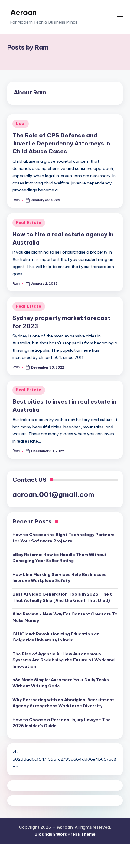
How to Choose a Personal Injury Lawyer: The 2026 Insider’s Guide (61, 722)
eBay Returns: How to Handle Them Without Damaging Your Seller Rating (59, 557)
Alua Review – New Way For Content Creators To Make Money (65, 617)
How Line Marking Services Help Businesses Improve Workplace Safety (59, 577)
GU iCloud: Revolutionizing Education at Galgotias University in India (55, 637)
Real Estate (28, 222)
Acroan (23, 12)
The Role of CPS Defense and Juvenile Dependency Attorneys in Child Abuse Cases (61, 143)
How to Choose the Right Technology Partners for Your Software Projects (63, 537)
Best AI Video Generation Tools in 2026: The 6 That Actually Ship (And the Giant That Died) (62, 597)
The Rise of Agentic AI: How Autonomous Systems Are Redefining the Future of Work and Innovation (63, 660)
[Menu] (120, 16)
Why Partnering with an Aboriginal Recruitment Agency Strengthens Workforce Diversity (63, 702)
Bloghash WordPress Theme (65, 834)
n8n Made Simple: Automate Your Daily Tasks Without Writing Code (60, 683)
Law (20, 123)
